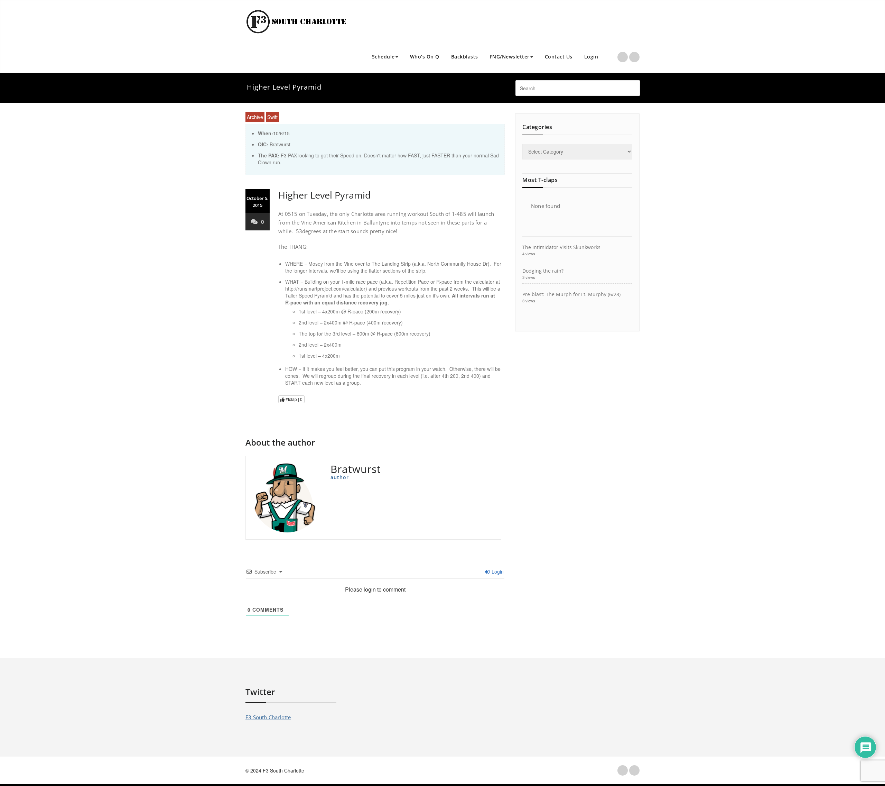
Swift (272, 116)
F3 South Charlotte (268, 717)
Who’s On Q (424, 56)
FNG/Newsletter (510, 56)
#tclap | (293, 399)
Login (591, 56)
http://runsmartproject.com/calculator (325, 288)
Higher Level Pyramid (324, 195)
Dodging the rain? (542, 270)
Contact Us (558, 56)
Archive (255, 116)
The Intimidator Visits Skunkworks (561, 247)
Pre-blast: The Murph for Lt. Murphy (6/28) (571, 294)
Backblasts (464, 56)
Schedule (383, 56)
